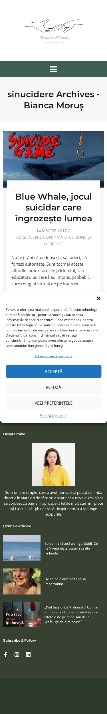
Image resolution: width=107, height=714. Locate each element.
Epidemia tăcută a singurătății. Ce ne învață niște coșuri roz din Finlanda (71, 548)
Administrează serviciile (53, 355)
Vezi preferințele (53, 403)
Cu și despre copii (34, 237)
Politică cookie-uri (54, 415)
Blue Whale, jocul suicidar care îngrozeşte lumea (53, 207)
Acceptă (53, 371)
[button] (98, 298)
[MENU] (53, 69)
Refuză (53, 387)
